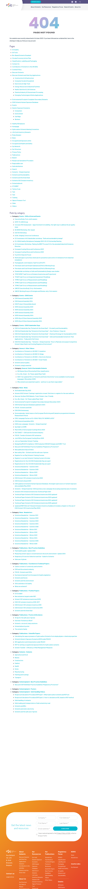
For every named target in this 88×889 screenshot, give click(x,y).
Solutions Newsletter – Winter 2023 (26, 472)
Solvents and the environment (24, 580)
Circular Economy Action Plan (21, 58)
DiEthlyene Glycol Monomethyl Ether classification (33, 371)
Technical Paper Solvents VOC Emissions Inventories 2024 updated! (36, 500)
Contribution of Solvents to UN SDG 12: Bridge (29, 354)
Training (14, 197)
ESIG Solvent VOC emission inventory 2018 (28, 605)
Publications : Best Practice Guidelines (32, 548)
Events (14, 105)
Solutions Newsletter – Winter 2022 (26, 532)
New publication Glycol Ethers (24, 449)
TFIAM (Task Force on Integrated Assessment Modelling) (32, 277)
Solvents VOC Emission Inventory (22, 180)
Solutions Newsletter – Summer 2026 (26, 526)
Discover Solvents (18, 72)
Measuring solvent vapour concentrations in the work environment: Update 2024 (40, 553)
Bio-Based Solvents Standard (21, 55)
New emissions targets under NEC (25, 596)
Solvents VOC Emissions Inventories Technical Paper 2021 (33, 491)
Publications (16, 155)
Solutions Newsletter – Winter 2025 (26, 475)
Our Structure (16, 149)
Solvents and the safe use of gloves (26, 712)
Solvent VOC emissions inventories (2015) (28, 599)
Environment (19, 113)
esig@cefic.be (10, 877)
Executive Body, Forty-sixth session (26, 219)
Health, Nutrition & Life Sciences (25, 89)
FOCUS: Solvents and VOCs (23, 572)
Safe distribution (17, 166)
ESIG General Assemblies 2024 (24, 421)
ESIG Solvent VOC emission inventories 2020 (29, 478)
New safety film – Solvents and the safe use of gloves (31, 452)
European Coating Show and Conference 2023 (29, 249)
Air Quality (15, 49)
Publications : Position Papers (29, 590)
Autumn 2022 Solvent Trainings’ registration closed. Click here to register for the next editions (44, 393)
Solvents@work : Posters (27, 689)
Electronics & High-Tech (22, 84)
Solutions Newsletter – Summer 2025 (26, 469)
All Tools (15, 52)
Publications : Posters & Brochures (30, 615)
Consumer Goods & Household (24, 81)
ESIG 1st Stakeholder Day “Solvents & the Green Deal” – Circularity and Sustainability (41, 328)
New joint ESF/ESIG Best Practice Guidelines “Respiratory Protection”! (37, 447)
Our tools (34, 857)
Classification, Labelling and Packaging (24, 61)
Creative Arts (19, 660)
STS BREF (15, 186)
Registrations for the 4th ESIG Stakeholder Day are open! (33, 461)
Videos (14, 206)
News (14, 138)
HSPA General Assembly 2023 (24, 307)
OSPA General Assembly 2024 (24, 315)
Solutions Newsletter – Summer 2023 (26, 521)
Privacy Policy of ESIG (63, 833)
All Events (61, 885)
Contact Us (15, 64)
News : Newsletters (25, 512)
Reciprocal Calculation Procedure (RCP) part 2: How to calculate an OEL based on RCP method (44, 697)
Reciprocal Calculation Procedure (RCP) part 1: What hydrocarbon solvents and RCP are (42, 694)
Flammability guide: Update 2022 (25, 551)
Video (14, 203)
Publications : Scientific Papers (29, 633)
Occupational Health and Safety (22, 143)
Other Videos (48, 880)
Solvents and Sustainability (20, 175)
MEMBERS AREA (36, 1)
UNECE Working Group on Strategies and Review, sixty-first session (36, 291)
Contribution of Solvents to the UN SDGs (25, 67)
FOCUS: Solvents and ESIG (23, 407)
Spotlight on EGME (21, 427)
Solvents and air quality (22, 362)
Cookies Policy (16, 69)
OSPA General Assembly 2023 (24, 312)
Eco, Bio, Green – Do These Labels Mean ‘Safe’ (31, 374)
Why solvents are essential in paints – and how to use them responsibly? (39, 382)
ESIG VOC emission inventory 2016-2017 (27, 602)
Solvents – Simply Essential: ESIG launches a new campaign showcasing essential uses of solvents (46, 489)
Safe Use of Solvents (35, 872)
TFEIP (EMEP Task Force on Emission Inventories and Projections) (35, 274)
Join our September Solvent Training (26, 441)
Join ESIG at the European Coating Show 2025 (29, 438)
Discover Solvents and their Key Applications (26, 75)
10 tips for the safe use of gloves (25, 618)
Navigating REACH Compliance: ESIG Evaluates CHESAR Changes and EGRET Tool (40, 444)
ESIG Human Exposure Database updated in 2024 (30, 405)
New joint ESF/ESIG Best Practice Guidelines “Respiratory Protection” (36, 684)
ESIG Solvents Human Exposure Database (25, 102)
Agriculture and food (21, 655)
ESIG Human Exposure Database (35, 866)
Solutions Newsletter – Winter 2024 (26, 538)
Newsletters (48, 857)
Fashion (17, 663)
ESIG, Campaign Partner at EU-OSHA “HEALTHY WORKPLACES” (34, 418)
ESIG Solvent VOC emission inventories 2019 (28, 608)
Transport (18, 677)
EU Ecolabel (18, 593)
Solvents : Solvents (25, 652)
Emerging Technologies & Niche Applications (29, 95)
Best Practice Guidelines (49, 872)
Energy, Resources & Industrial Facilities (27, 86)
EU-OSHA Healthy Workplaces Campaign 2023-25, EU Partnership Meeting (38, 241)
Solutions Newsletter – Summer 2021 (26, 515)
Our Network (16, 146)
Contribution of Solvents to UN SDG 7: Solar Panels (31, 360)
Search (14, 169)
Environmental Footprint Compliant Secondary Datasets (30, 99)
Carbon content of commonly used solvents (28, 566)
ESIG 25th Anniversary (22, 410)
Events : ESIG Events (26, 295)
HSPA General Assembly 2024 (24, 310)
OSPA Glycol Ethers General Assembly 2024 (28, 321)
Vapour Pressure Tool (19, 200)
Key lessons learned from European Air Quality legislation (33, 575)
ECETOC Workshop (21, 233)
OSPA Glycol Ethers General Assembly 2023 (28, 318)
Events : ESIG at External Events (29, 216)
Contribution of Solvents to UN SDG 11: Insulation (30, 351)
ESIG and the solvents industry (24, 569)
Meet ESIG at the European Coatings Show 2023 (30, 430)
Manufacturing (19, 672)
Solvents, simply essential (23, 365)
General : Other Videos (26, 348)
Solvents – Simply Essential (21, 172)
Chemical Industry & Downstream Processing (29, 92)
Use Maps (18, 116)
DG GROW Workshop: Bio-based (25, 230)
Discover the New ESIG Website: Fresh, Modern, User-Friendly (34, 396)
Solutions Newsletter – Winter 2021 (26, 529)
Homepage (15, 126)
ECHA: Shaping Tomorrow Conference (27, 235)
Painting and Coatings (22, 674)
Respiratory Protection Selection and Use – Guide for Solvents (34, 556)
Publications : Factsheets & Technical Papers (34, 563)
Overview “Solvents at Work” (24, 620)
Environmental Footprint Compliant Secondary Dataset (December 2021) (37, 402)
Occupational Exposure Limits (21, 141)
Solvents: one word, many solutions (26, 623)
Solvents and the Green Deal (21, 177)
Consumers (18, 111)
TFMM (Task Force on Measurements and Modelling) (31, 280)
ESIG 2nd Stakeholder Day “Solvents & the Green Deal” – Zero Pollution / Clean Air (40, 331)
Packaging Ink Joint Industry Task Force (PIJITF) (30, 263)
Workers (17, 119)
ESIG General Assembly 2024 (24, 301)
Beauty (17, 657)
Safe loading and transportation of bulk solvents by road (32, 703)
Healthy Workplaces (18, 123)
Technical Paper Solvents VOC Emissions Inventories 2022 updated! (36, 494)
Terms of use (16, 189)
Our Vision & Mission (22, 885)
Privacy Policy (16, 152)
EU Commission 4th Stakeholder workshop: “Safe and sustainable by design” (39, 238)
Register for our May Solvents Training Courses (29, 455)
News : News (23, 387)
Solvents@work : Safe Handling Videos (32, 692)
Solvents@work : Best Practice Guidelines (33, 682)
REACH (14, 158)
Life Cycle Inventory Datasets (21, 132)
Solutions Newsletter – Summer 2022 (26, 518)
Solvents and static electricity (24, 709)
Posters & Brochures (48, 865)
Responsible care (17, 163)
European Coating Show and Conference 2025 (29, 252)
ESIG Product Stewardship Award (25, 304)
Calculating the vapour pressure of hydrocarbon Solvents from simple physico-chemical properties (46, 636)
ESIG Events (61, 887)
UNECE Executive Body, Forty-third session (28, 288)
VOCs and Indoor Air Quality (23, 583)
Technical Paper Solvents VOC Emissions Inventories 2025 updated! (36, 503)
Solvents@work (17, 183)
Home (16, 669)
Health (17, 666)
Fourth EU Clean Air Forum (23, 255)
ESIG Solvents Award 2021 (23, 481)
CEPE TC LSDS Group (21, 222)
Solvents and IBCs (20, 706)
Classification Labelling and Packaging (62, 862)
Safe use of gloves (20, 559)
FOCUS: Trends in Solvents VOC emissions (28, 435)
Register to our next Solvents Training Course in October (32, 458)
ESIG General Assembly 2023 (24, 298)
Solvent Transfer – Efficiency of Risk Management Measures (33, 647)
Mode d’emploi (16, 135)
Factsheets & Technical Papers (50, 861)
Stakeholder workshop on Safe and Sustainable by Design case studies (37, 271)
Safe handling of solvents (23, 700)
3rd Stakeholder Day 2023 (23, 390)
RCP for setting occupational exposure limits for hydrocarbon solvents (37, 645)
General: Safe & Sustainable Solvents (34, 368)
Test (13, 192)
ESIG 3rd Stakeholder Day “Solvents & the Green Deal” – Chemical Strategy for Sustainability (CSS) (45, 334)
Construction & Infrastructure (24, 78)
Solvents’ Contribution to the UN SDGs (24, 866)
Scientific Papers (50, 869)
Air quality (61, 871)
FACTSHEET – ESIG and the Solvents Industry (29, 432)
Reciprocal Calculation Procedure (22, 160)
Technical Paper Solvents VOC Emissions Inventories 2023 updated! (36, 497)
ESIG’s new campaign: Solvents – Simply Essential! (31, 424)
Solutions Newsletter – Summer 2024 (26, 466)
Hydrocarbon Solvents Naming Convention (25, 129)
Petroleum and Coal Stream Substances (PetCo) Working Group (35, 265)
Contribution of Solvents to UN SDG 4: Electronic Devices (33, 357)
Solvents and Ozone (21, 578)
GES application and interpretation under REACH (30, 642)
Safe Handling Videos (49, 876)
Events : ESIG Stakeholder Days (29, 325)
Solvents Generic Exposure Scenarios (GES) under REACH (33, 639)
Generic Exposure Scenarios (21, 108)
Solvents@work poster (22, 626)
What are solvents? (21, 586)
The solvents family (21, 629)
